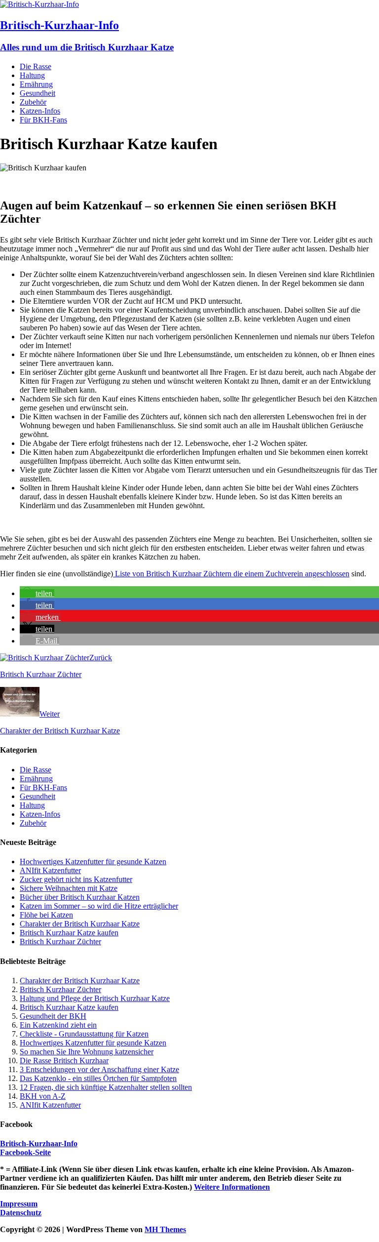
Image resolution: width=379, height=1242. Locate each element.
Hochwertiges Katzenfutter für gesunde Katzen (93, 861)
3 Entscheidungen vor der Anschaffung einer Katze (99, 1069)
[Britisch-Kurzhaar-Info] (39, 4)
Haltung (32, 75)
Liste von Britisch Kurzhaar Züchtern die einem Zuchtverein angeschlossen (231, 573)
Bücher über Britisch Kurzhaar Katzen (80, 897)
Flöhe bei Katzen (46, 915)
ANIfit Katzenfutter (50, 870)
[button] (37, 593)
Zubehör (33, 102)
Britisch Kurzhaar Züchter (60, 941)
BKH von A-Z (43, 1096)
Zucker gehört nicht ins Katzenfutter (76, 879)
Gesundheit (37, 93)
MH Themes (165, 1229)
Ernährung (36, 84)
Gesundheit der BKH (53, 1016)
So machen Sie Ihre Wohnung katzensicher (86, 1051)
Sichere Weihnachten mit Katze (68, 888)
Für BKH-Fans (43, 120)
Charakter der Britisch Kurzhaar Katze (80, 924)
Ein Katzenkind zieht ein (58, 1025)
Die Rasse (35, 66)
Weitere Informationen (232, 1187)
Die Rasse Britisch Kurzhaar (64, 1060)
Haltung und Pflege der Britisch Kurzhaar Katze (95, 998)
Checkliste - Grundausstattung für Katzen (84, 1034)
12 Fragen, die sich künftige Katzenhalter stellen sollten (106, 1087)
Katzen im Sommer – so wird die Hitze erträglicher (99, 906)
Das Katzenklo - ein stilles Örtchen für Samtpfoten (98, 1078)
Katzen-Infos (40, 111)
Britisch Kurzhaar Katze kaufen (69, 932)
